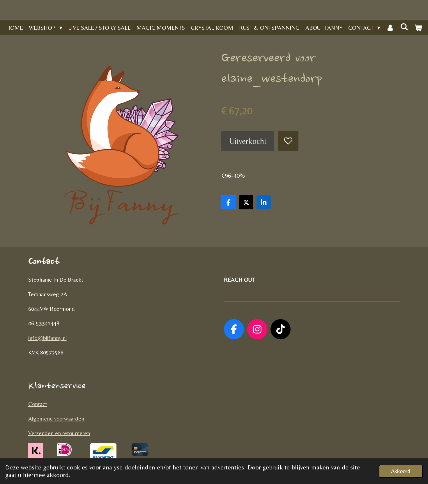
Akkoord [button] (401, 471)
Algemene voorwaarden (56, 418)
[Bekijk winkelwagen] (418, 27)
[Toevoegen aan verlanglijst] (288, 141)
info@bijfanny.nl (47, 337)
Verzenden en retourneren (59, 433)
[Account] (390, 27)
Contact (37, 403)
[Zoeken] (404, 26)
